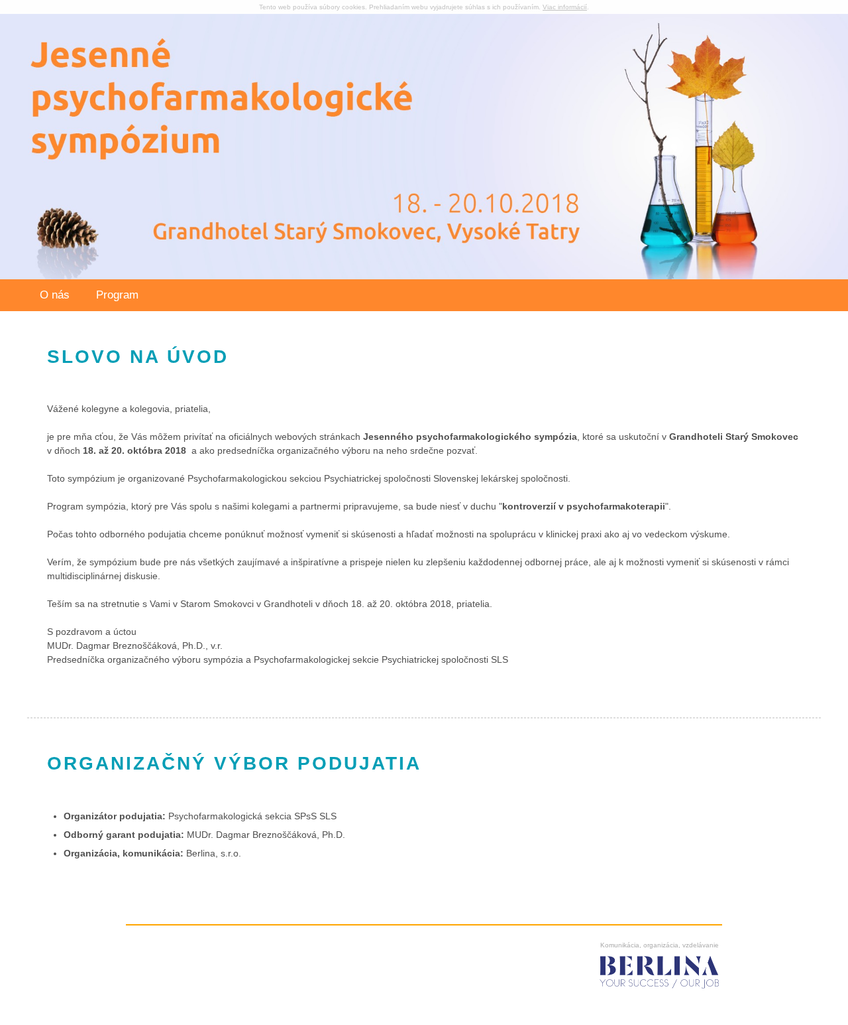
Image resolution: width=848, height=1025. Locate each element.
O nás (55, 295)
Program (117, 295)
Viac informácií (565, 7)
